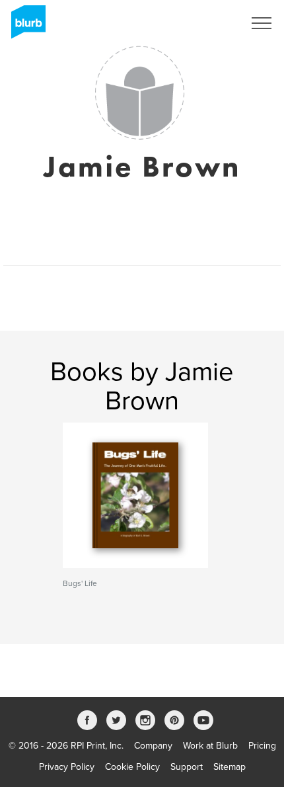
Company (153, 745)
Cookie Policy (132, 766)
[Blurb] (24, 26)
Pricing (262, 745)
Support (186, 766)
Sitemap (229, 766)
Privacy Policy (66, 766)
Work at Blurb (210, 745)
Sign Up (210, 23)
